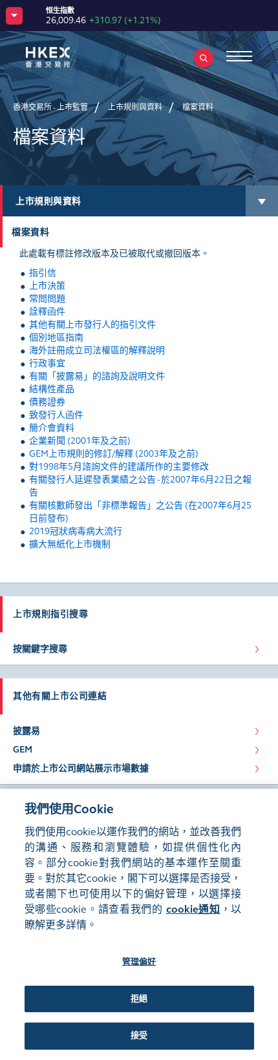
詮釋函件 (47, 311)
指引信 (42, 272)
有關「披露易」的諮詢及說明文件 (97, 376)
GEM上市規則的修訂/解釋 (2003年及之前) (113, 453)
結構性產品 (51, 389)
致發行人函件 (56, 415)
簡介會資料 (51, 427)
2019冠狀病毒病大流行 (75, 531)
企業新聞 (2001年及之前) (80, 440)
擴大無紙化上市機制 (70, 544)
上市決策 (47, 285)
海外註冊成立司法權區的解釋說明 (97, 350)
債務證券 (47, 402)
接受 (139, 1035)
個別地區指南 (56, 337)
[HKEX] (68, 57)
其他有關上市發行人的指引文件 (92, 324)
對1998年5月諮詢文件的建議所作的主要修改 (119, 466)
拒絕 (139, 998)
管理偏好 (139, 962)
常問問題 (47, 298)
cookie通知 (193, 909)
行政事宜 (47, 363)
